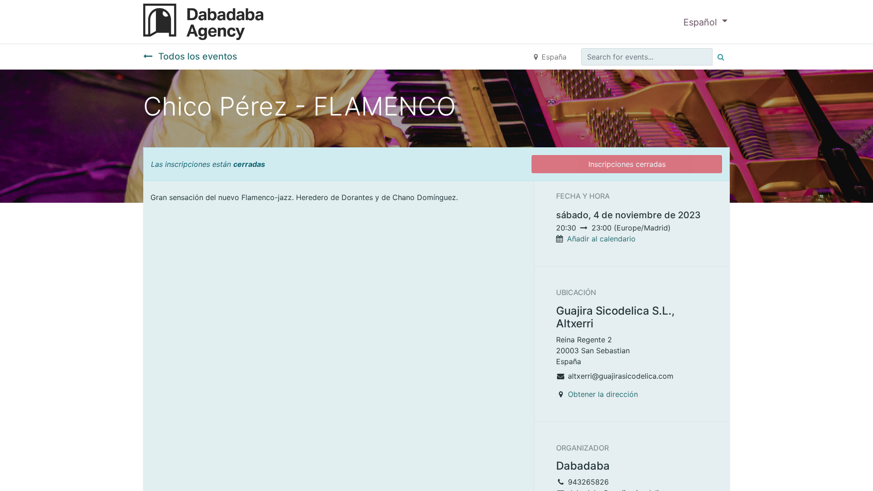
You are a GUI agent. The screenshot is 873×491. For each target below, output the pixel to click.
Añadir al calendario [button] (601, 238)
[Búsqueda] (721, 56)
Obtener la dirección (603, 394)
